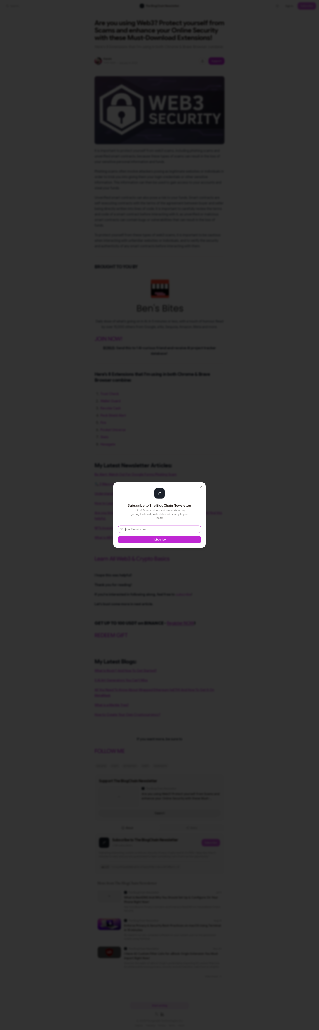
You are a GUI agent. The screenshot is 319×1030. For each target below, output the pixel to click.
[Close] (201, 486)
